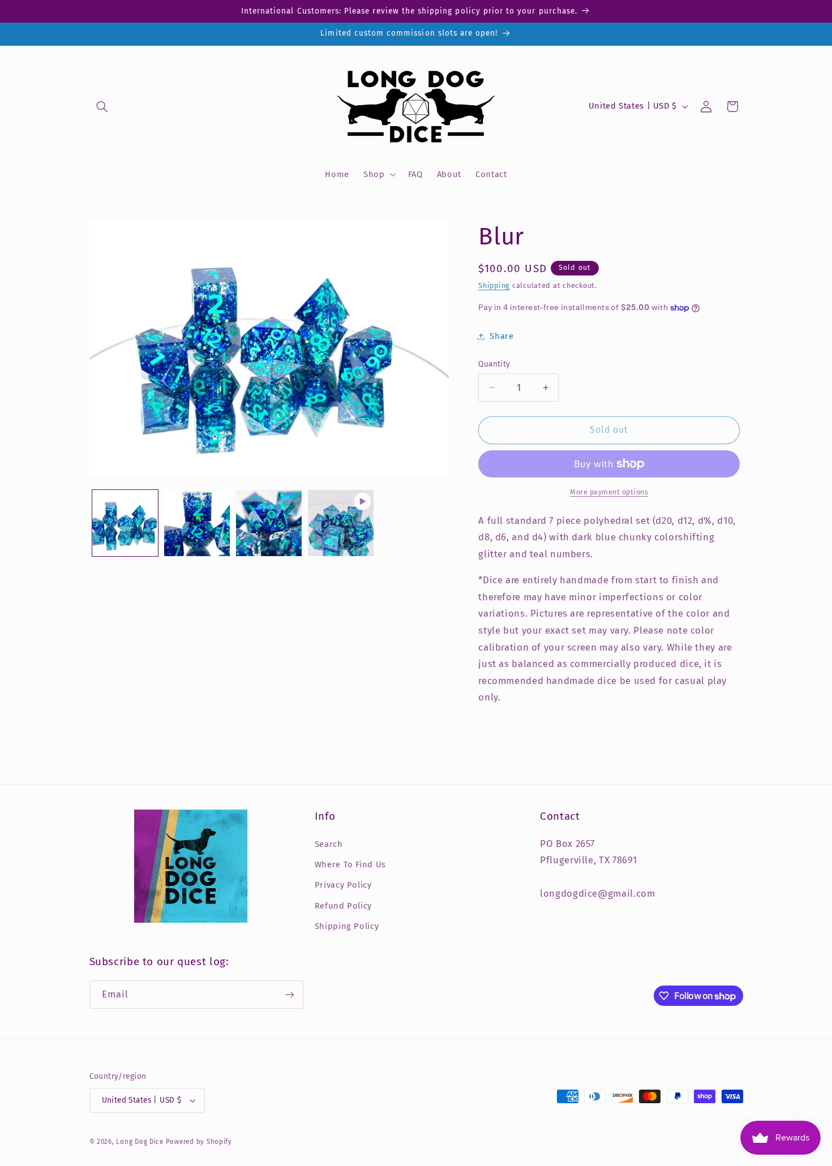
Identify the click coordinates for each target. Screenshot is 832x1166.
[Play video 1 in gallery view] (341, 523)
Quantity (494, 364)
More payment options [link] (609, 492)
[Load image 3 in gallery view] (269, 523)
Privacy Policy (343, 885)
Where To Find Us (350, 864)
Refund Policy (343, 906)
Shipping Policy (347, 926)
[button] (102, 106)
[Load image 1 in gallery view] (125, 523)
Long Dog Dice (140, 1142)
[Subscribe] (289, 994)
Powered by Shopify (199, 1142)
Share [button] (501, 336)
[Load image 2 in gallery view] (197, 523)
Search (329, 844)
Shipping (494, 285)
